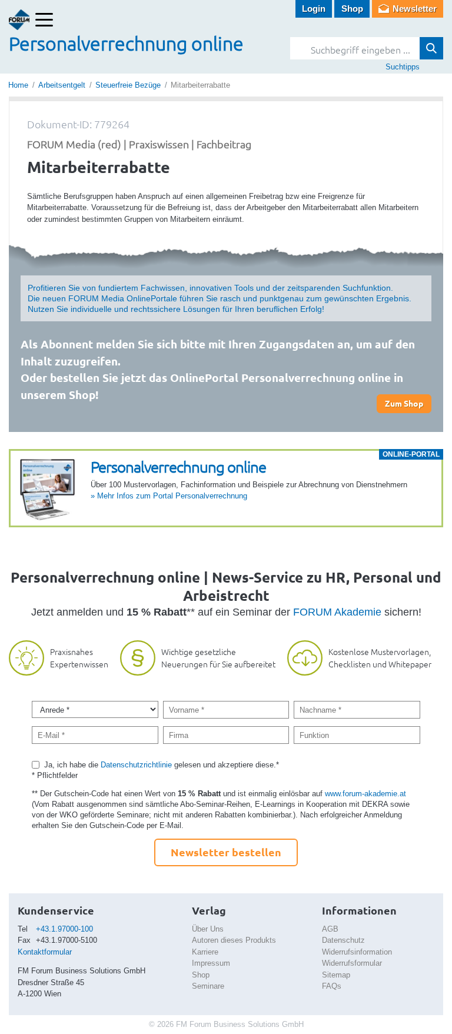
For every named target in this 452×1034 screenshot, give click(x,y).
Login (313, 9)
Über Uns (208, 929)
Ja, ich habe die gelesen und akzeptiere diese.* (161, 764)
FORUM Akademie (337, 612)
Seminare (208, 986)
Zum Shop (404, 403)
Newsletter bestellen (226, 852)
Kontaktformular (45, 951)
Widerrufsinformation (357, 951)
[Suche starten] (431, 48)
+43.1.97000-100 (64, 929)
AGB (330, 929)
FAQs (331, 986)
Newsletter (415, 9)
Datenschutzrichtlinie (136, 764)
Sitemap (336, 974)
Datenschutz (343, 940)
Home (18, 85)
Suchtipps (402, 66)
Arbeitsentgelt (61, 85)
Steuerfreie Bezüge (128, 85)
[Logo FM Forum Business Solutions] (19, 19)
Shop (352, 9)
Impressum (211, 963)
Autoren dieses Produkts (234, 940)
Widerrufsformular (352, 963)
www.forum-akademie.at (365, 793)
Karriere (205, 951)
